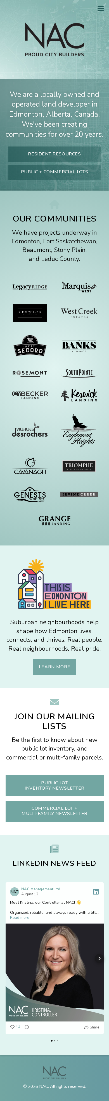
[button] (10, 958)
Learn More (54, 667)
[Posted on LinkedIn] (96, 891)
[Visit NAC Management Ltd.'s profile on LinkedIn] (15, 891)
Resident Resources (54, 154)
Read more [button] (19, 917)
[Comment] (25, 1027)
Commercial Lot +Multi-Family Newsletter (54, 811)
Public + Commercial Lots (54, 172)
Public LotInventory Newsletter (54, 785)
